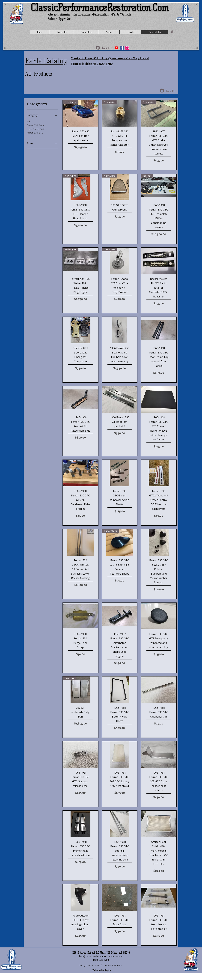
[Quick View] (158, 261)
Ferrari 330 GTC (35, 132)
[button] (172, 31)
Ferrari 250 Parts (35, 125)
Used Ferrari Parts (36, 129)
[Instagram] (127, 48)
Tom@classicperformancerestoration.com (101, 956)
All (28, 121)
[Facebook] (122, 48)
